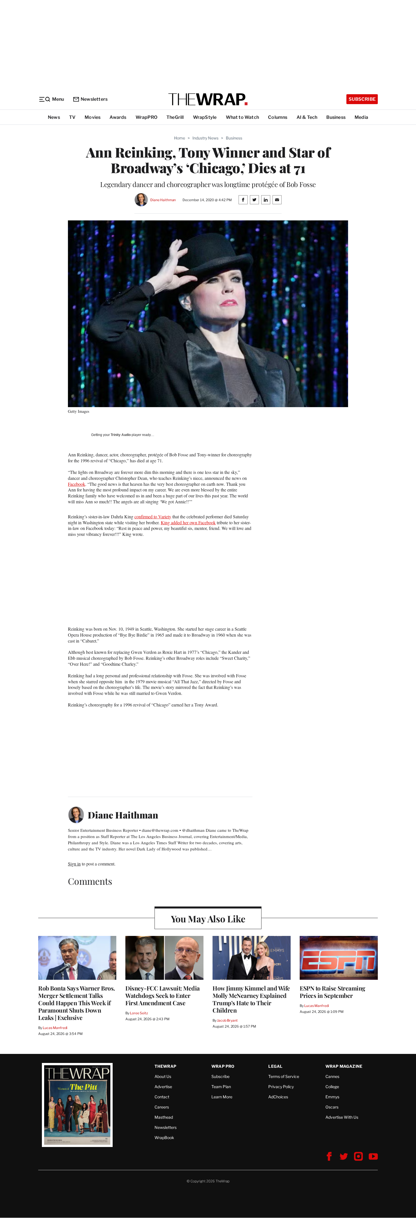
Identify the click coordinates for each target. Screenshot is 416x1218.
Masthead (164, 1117)
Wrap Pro (223, 1066)
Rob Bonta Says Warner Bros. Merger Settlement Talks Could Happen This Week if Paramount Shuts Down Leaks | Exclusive (76, 1002)
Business (336, 117)
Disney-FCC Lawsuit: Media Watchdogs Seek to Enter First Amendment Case (162, 995)
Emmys (332, 1096)
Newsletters (94, 99)
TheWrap (165, 1066)
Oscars (331, 1107)
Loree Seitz (139, 1013)
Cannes (332, 1076)
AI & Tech (307, 117)
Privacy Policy (281, 1086)
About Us (163, 1076)
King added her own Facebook (188, 522)
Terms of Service (283, 1076)
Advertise (163, 1086)
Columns (277, 117)
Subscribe (362, 99)
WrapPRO (146, 117)
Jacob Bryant (227, 1020)
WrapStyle (205, 117)
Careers (162, 1107)
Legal (275, 1066)
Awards (118, 117)
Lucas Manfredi (55, 1028)
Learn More (221, 1096)
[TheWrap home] (208, 99)
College (332, 1086)
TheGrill (175, 117)
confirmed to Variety (152, 516)
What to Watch (242, 117)
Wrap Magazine (344, 1066)
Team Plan (221, 1086)
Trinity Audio (121, 435)
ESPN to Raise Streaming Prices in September (332, 991)
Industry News (205, 138)
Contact (162, 1096)
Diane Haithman (163, 200)
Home (179, 138)
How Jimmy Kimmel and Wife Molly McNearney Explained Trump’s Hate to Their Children (251, 999)
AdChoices (278, 1096)
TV (72, 117)
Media (361, 117)
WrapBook (164, 1137)
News (54, 117)
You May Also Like (208, 918)
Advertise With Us (341, 1117)
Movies (92, 117)
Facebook (76, 484)
